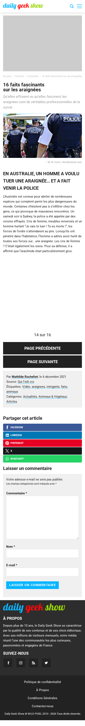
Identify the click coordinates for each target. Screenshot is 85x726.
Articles (11, 401)
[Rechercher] (72, 7)
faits (64, 387)
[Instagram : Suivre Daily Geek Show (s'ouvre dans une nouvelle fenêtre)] (21, 663)
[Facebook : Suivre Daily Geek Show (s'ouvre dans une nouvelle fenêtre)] (8, 663)
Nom (10, 546)
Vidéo (26, 387)
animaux (12, 391)
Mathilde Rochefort (25, 377)
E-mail (11, 565)
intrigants (53, 387)
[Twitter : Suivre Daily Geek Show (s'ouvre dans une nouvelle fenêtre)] (46, 663)
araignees (38, 387)
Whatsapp (17, 458)
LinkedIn (16, 435)
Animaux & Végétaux (53, 396)
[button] (79, 6)
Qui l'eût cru (26, 382)
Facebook (17, 427)
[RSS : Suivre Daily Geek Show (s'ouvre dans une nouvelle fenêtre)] (33, 663)
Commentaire (16, 493)
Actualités (30, 396)
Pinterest (17, 443)
